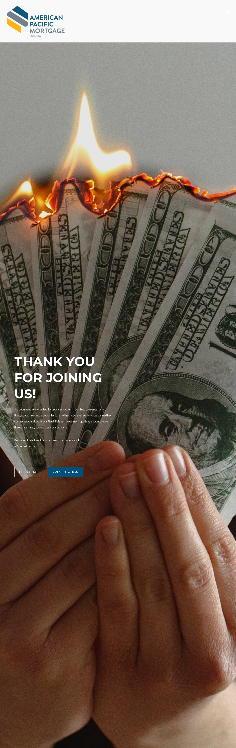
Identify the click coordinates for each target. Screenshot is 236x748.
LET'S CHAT (28, 472)
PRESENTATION (66, 472)
